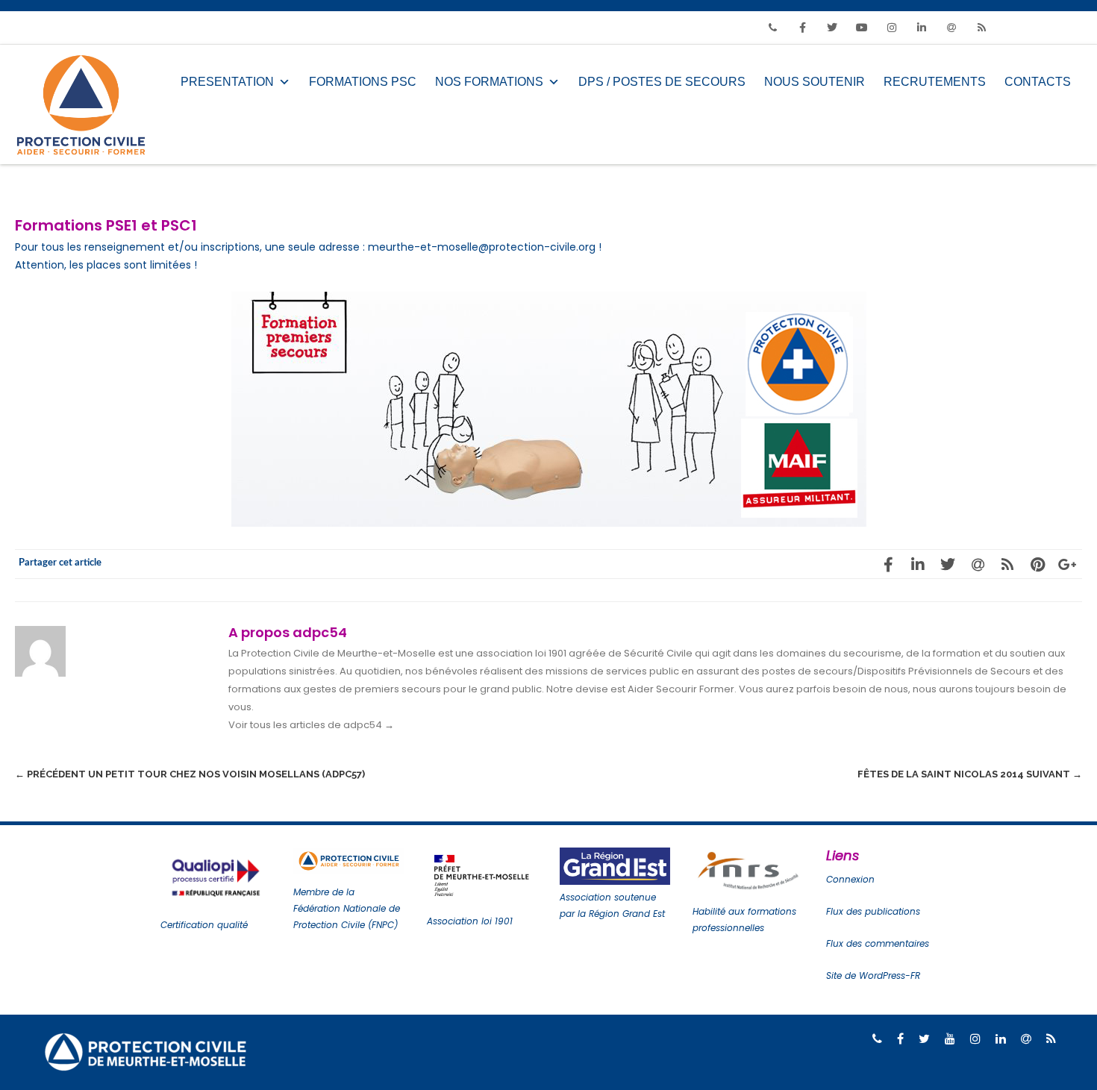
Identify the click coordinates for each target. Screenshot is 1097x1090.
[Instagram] (892, 27)
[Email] (951, 27)
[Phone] (772, 27)
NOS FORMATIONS (489, 81)
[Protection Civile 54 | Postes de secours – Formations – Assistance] (84, 104)
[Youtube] (862, 27)
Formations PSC (362, 81)
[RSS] (981, 27)
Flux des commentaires (877, 943)
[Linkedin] (922, 27)
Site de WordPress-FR (873, 975)
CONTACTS (1037, 81)
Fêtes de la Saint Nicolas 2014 (969, 774)
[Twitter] (832, 27)
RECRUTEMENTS (935, 81)
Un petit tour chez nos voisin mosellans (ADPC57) (190, 774)
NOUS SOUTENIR (814, 81)
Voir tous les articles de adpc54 (311, 725)
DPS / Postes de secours (662, 81)
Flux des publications (873, 911)
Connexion (850, 879)
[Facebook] (802, 27)
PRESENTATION (227, 81)
